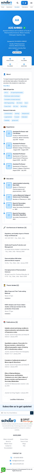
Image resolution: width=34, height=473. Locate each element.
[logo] (8, 420)
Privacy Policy (24, 439)
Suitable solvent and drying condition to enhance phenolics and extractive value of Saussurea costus (17, 330)
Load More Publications (17, 399)
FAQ (24, 446)
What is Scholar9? (8, 439)
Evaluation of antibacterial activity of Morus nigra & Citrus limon (15, 361)
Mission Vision (8, 443)
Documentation (8, 448)
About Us (8, 441)
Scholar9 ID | (11, 41)
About (2, 7)
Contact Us (8, 446)
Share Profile (18, 52)
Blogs (24, 443)
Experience (9, 7)
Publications (25, 7)
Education (17, 7)
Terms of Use (24, 441)
